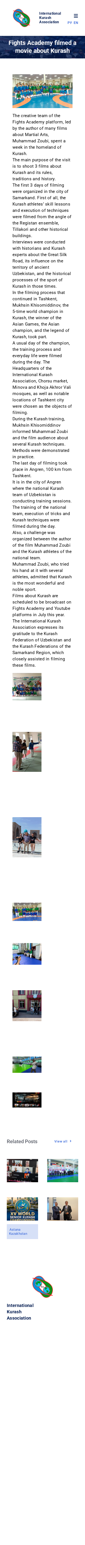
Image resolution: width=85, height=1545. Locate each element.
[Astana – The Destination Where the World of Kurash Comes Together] (22, 1200)
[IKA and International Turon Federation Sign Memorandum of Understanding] (62, 1200)
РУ (70, 23)
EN (76, 23)
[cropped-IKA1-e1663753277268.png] (22, 10)
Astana (15, 1230)
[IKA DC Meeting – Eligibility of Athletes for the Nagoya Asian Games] (22, 1162)
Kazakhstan (18, 1234)
